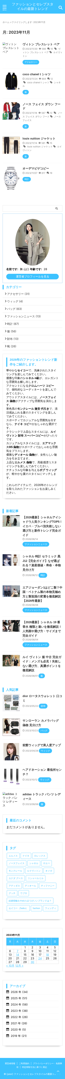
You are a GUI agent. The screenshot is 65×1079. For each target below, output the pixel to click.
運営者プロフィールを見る (32, 276)
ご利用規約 (24, 1063)
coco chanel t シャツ (37, 74)
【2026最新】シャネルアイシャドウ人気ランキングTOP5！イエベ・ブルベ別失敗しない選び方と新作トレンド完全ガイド (42, 526)
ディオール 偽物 (25, 454)
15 (51, 143)
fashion (36, 908)
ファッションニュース (24, 316)
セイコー (22, 370)
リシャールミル (36, 878)
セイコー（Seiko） (18, 908)
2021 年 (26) (19, 1023)
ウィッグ (15, 301)
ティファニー (47, 885)
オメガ (48, 870)
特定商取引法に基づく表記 (34, 1067)
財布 (13, 339)
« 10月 (10, 965)
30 (32, 962)
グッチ (12, 893)
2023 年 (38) (19, 1010)
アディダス (14, 885)
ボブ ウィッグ (48, 470)
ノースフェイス (16, 863)
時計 (13, 324)
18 (47, 954)
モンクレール (15, 870)
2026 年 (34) (19, 992)
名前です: (12, 269)
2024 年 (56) (19, 1004)
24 (40, 958)
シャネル (33, 863)
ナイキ (26, 855)
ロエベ (46, 863)
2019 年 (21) (19, 1036)
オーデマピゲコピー (36, 168)
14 (17, 954)
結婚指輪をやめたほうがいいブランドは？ (30, 900)
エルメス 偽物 (23, 462)
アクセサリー (18, 294)
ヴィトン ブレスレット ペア (41, 44)
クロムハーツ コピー (41, 385)
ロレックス (39, 855)
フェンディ (50, 908)
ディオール (30, 885)
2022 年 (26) (19, 1017)
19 (51, 173)
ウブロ (23, 893)
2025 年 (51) (19, 998)
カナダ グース (16, 878)
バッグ (14, 309)
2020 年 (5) (18, 1029)
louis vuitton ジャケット (39, 138)
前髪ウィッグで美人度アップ (42, 745)
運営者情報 (10, 1063)
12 (51, 78)
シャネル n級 (31, 378)
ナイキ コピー (23, 424)
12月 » (19, 965)
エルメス (13, 855)
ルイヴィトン (34, 870)
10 (51, 48)
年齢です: (36, 269)
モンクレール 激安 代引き (33, 408)
